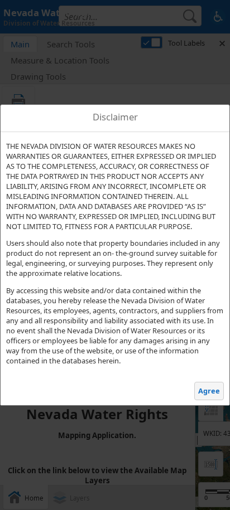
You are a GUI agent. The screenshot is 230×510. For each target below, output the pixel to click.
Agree (209, 391)
